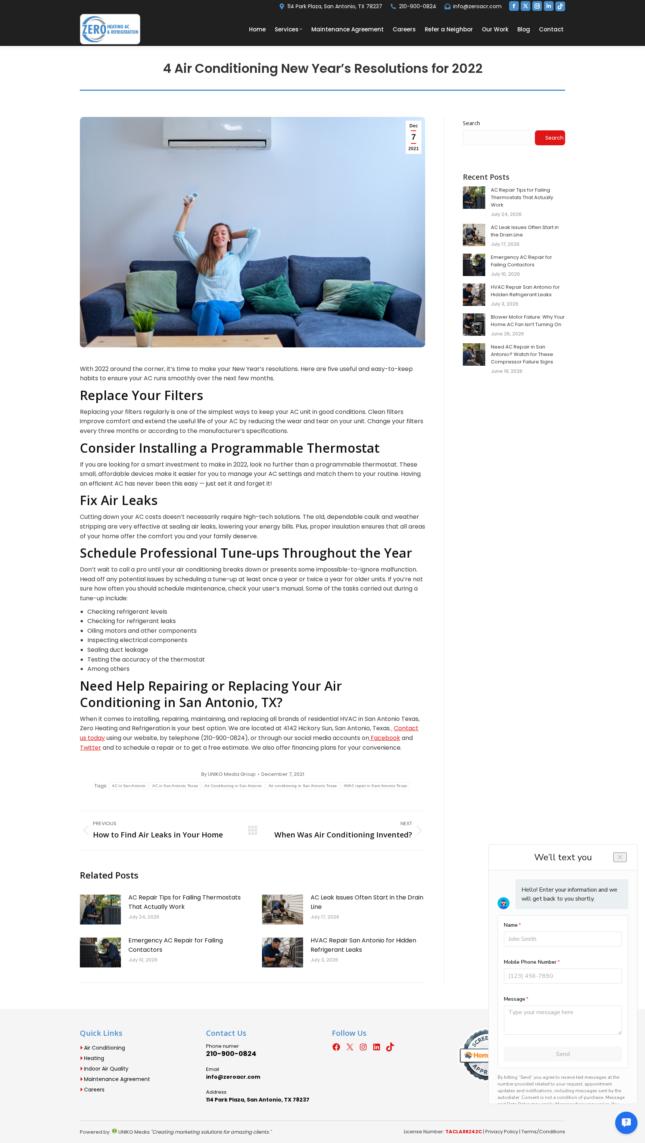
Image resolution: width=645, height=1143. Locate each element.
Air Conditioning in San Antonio (233, 786)
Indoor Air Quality (105, 1068)
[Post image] (100, 909)
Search (471, 123)
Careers (93, 1089)
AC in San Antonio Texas (175, 786)
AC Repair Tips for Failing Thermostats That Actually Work (184, 902)
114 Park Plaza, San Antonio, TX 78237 (334, 6)
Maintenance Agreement (116, 1079)
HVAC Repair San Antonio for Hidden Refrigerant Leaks (363, 945)
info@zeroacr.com (477, 6)
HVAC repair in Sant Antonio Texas (375, 786)
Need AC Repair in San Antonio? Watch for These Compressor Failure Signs (522, 354)
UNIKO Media (133, 1132)
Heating (93, 1058)
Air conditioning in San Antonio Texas (303, 786)
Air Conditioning (103, 1047)
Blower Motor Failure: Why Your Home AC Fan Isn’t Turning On (528, 320)
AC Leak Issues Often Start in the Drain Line (367, 902)
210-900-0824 (417, 6)
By (228, 774)
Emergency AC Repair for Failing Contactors (175, 945)
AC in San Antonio (129, 786)
